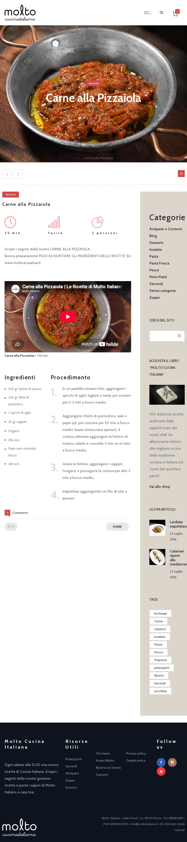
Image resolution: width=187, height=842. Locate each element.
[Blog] (181, 173)
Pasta (153, 256)
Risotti (159, 675)
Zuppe (154, 297)
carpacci (160, 629)
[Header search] (161, 12)
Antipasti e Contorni (165, 229)
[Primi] (78, 760)
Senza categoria (162, 290)
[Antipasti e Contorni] (78, 774)
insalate (159, 637)
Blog (153, 236)
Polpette (160, 660)
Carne (158, 621)
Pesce (154, 270)
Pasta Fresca (159, 263)
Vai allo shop (159, 486)
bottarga (160, 613)
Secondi (156, 284)
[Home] (20, 19)
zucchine (160, 691)
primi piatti (161, 668)
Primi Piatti (158, 277)
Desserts (156, 242)
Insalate (155, 249)
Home (78, 158)
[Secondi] (78, 767)
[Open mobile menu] (148, 12)
